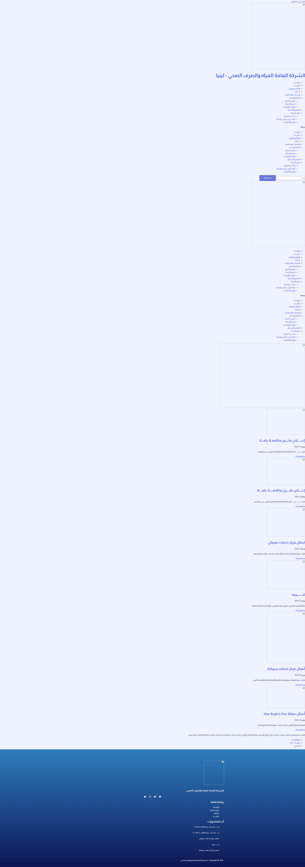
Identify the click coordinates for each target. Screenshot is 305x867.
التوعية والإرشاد (289, 107)
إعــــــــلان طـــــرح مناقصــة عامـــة (282, 440)
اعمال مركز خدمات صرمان (286, 542)
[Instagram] (150, 797)
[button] (152, 127)
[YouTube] (145, 797)
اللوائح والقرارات (294, 89)
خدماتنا (297, 92)
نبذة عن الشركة (289, 116)
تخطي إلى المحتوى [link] (298, 1)
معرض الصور (290, 101)
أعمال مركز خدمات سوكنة (286, 669)
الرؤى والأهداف (289, 122)
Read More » (300, 457)
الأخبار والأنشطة (294, 110)
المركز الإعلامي (294, 98)
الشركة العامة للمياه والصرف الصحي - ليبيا (260, 75)
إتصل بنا (297, 86)
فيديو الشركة (290, 104)
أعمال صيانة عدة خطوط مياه (284, 714)
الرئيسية (297, 83)
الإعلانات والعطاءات (292, 95)
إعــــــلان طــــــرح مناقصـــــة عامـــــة (281, 490)
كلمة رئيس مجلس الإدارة (286, 119)
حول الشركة (295, 113)
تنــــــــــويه (298, 594)
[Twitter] (155, 797)
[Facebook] (160, 797)
